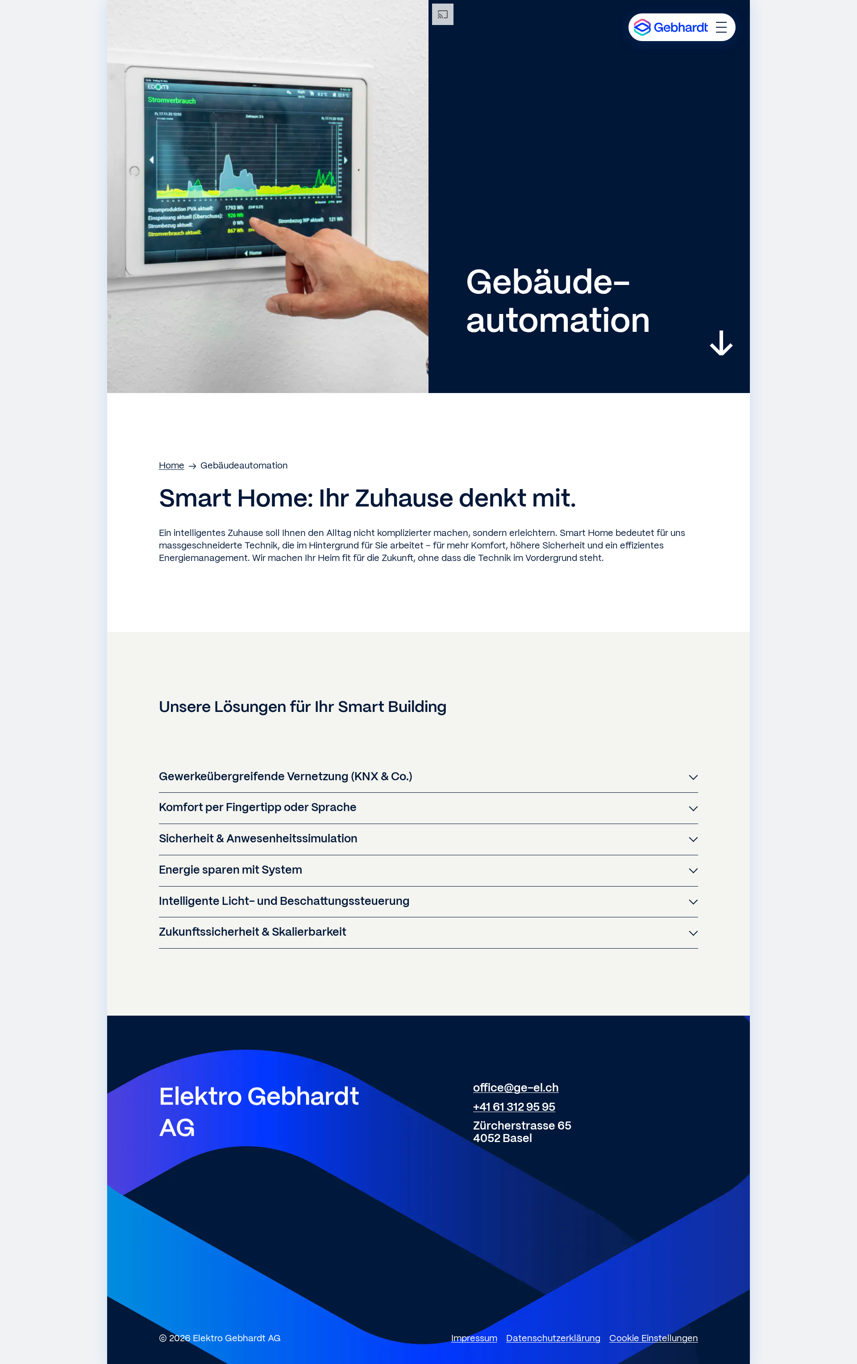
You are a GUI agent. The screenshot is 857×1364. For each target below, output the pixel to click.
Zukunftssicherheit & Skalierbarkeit (252, 932)
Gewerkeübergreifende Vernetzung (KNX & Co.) (285, 777)
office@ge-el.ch (516, 1088)
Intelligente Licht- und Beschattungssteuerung (284, 901)
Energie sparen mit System (230, 870)
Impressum (474, 1339)
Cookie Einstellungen (653, 1339)
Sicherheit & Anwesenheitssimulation (258, 839)
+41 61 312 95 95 (514, 1107)
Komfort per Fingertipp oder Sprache (258, 808)
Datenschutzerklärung (553, 1339)
